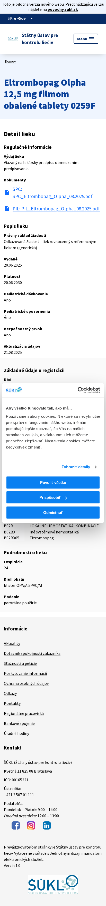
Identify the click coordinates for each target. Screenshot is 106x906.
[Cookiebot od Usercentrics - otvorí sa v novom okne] (77, 390)
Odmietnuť (53, 512)
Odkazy (10, 693)
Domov (10, 61)
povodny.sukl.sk (63, 9)
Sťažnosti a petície (20, 663)
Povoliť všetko (53, 482)
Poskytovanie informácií (25, 673)
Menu (86, 39)
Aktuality (12, 643)
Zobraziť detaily (75, 467)
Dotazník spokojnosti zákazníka (32, 653)
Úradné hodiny (16, 733)
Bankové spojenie (19, 723)
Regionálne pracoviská (24, 713)
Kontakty (12, 703)
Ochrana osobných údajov (26, 683)
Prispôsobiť (50, 497)
